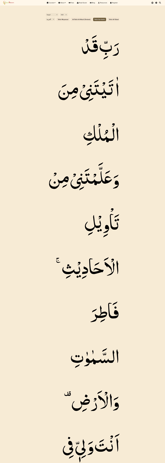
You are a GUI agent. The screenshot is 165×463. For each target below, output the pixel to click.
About (62, 3)
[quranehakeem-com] (8, 3)
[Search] (160, 3)
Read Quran (83, 3)
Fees (72, 3)
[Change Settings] (156, 3)
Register (115, 3)
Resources (103, 3)
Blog (93, 3)
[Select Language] (152, 3)
